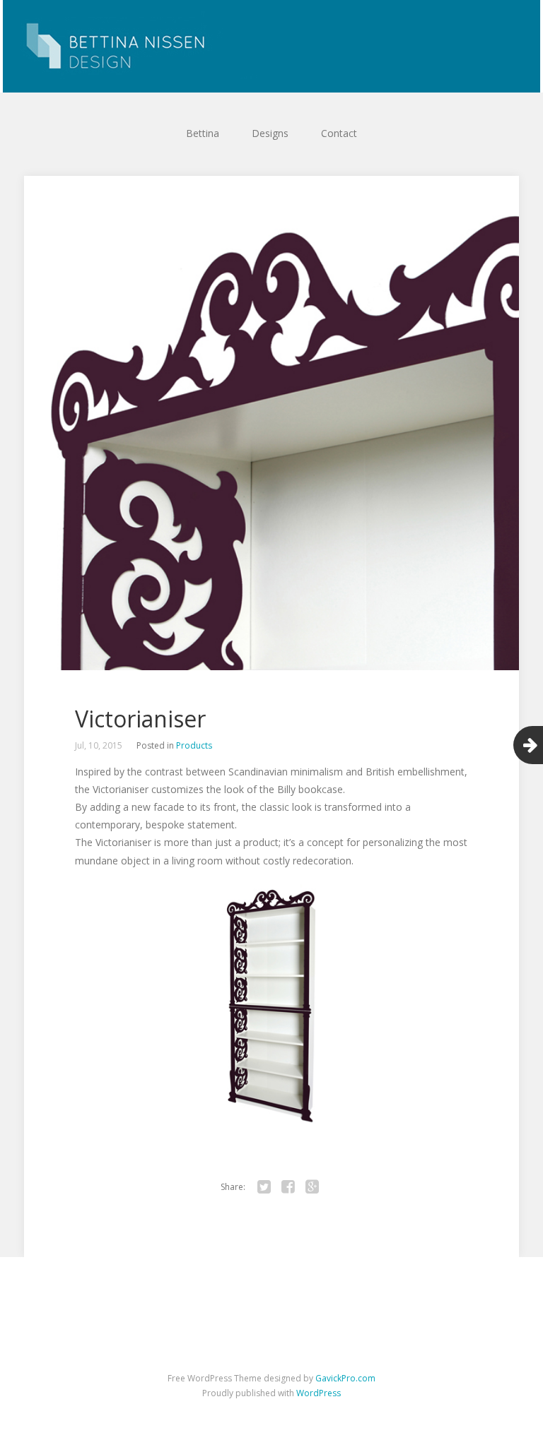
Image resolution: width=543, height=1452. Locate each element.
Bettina (202, 133)
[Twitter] (264, 1187)
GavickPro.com (345, 1378)
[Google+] (312, 1187)
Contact (339, 133)
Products (194, 745)
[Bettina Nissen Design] (271, 46)
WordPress (318, 1393)
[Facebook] (288, 1187)
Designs (270, 133)
